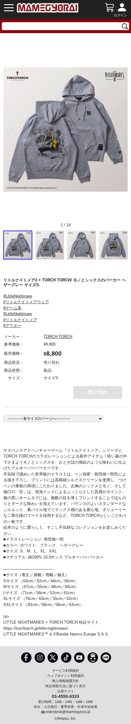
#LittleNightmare (17, 296)
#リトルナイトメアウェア (26, 302)
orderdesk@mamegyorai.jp (67, 712)
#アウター (12, 325)
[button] (120, 133)
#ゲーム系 (12, 308)
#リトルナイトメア (20, 320)
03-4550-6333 (65, 696)
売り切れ (98, 392)
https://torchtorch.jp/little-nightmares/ (35, 628)
